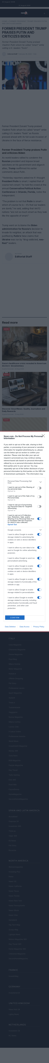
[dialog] (24, 531)
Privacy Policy (38, 627)
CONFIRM (14, 618)
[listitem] (24, 482)
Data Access (24, 627)
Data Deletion (10, 627)
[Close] (44, 436)
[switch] (39, 488)
